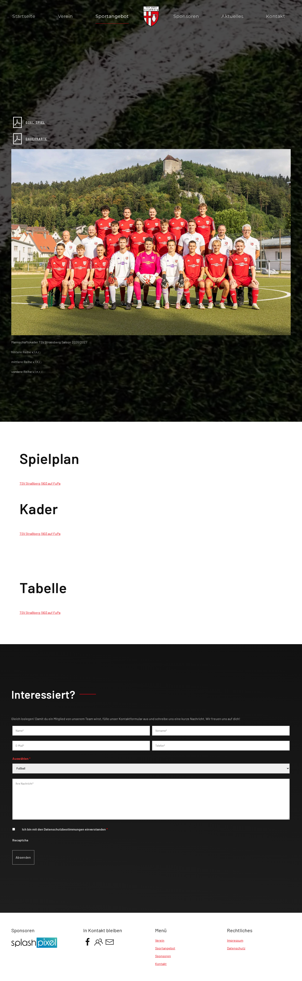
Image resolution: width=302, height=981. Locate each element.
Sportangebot (165, 948)
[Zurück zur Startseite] (151, 16)
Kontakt (275, 16)
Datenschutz (236, 948)
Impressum (235, 940)
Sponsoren (186, 16)
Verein (65, 16)
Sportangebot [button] (112, 16)
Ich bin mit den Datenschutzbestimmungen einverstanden (65, 829)
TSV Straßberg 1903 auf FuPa (40, 483)
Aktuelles (232, 16)
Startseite (23, 16)
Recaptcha (20, 840)
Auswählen (21, 758)
